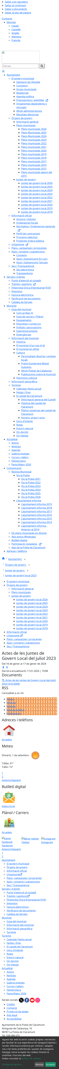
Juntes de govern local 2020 (32, 621)
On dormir (13, 961)
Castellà (15, 29)
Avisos (10, 699)
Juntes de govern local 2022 (32, 614)
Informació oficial (17, 632)
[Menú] (3, 71)
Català (15, 26)
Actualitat (7, 968)
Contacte (7, 18)
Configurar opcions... (12, 1064)
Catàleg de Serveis (17, 914)
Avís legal (12, 1015)
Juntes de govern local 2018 (32, 628)
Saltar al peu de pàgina (18, 12)
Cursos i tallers (15, 986)
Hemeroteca (14, 990)
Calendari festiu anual (19, 939)
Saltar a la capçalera (16, 1)
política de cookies (31, 1058)
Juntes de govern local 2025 (32, 603)
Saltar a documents (16, 9)
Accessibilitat (14, 1018)
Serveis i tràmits (11, 889)
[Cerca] (42, 66)
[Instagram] (37, 1000)
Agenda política (15, 710)
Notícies (11, 702)
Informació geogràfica (19, 928)
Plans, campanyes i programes (24, 639)
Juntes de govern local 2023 (20, 575)
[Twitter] (21, 1000)
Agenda (11, 706)
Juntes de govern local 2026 (32, 599)
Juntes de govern (15, 570)
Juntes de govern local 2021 (32, 617)
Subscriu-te (8, 806)
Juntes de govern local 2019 (32, 624)
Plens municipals (21, 592)
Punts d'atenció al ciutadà (21, 892)
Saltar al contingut (15, 5)
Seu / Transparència (18, 646)
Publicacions (14, 713)
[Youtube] (32, 1000)
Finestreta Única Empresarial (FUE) (26, 899)
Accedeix (7, 739)
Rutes (10, 954)
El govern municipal (18, 581)
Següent (16, 780)
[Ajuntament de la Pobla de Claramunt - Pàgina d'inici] (21, 57)
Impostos (12, 903)
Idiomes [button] (11, 22)
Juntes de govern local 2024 (32, 606)
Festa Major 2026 (16, 993)
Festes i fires (14, 943)
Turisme (11, 932)
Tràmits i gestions (17, 896)
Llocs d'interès (15, 950)
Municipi (7, 917)
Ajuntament (15, 559)
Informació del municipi (20, 925)
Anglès (15, 33)
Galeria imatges (16, 982)
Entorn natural (15, 957)
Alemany (16, 36)
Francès (15, 40)
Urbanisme (13, 635)
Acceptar (50, 1064)
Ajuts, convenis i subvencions (23, 642)
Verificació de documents (21, 910)
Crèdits (11, 1004)
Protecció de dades (18, 1011)
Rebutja (39, 1064)
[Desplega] (24, 559)
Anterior (6, 780)
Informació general (22, 588)
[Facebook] (27, 1000)
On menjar (13, 964)
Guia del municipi (16, 921)
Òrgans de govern (16, 565)
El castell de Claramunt (20, 946)
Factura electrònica (18, 907)
